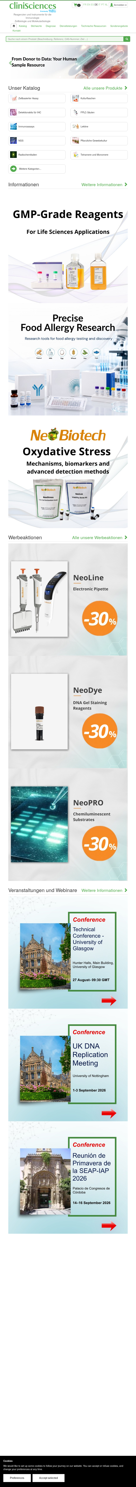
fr (84, 4)
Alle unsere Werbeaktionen (98, 537)
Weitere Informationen (102, 184)
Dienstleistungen (68, 26)
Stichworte (36, 26)
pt (102, 4)
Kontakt (17, 30)
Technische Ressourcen (93, 26)
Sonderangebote (119, 26)
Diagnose (51, 26)
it (99, 4)
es (92, 4)
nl (106, 4)
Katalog (23, 26)
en (88, 4)
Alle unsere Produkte (103, 88)
